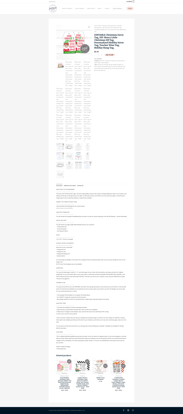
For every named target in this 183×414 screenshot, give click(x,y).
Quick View (64, 373)
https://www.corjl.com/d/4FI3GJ (64, 208)
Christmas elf (100, 64)
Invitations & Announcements (109, 25)
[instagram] (133, 410)
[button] (89, 27)
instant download (98, 68)
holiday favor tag (121, 66)
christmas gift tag (108, 64)
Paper (99, 25)
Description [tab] (59, 185)
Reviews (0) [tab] (80, 185)
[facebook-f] (125, 410)
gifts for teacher (112, 66)
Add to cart (110, 55)
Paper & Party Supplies (103, 62)
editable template (117, 64)
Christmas (102, 60)
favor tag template (103, 66)
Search (130, 8)
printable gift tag (107, 68)
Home (95, 25)
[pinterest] (129, 410)
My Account (52, 1)
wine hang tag (101, 70)
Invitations (107, 60)
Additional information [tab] (70, 185)
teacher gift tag (115, 68)
